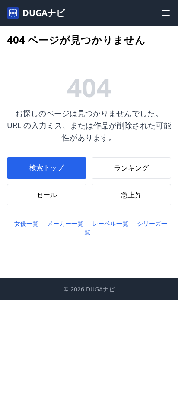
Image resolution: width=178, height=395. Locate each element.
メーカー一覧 (65, 223)
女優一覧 (26, 223)
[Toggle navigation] (166, 13)
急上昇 (131, 194)
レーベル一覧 (110, 223)
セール (46, 194)
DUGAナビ (43, 13)
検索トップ (46, 167)
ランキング (131, 168)
